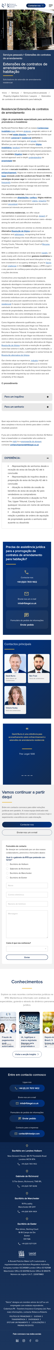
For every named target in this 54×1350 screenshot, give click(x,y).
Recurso (45, 244)
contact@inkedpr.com (29, 1133)
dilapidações (23, 197)
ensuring (42, 200)
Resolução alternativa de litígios (15, 355)
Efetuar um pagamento (17, 1322)
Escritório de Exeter (18, 877)
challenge (12, 265)
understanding (35, 157)
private (34, 141)
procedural (13, 204)
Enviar (27, 957)
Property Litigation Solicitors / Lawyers (20, 96)
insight (44, 252)
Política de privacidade (20, 1316)
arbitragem (19, 234)
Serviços (15, 92)
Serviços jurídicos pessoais (35, 92)
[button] (50, 5)
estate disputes (19, 134)
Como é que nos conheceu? (18, 943)
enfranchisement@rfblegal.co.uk (24, 444)
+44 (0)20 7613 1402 (27, 581)
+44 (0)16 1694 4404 (29, 1211)
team (13, 131)
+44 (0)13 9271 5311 (29, 1243)
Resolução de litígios (21, 231)
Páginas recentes (26, 1325)
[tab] (27, 397)
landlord (16, 147)
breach (42, 216)
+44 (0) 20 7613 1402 (29, 1088)
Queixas (37, 1316)
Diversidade (33, 1319)
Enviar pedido (27, 624)
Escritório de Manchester (21, 873)
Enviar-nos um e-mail (27, 832)
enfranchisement (9, 172)
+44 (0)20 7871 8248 (29, 1186)
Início (4, 92)
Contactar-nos (34, 5)
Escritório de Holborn (19, 864)
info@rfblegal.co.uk (27, 603)
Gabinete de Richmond (20, 868)
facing (48, 262)
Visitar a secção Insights (25, 1054)
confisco (33, 197)
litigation (18, 154)
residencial (26, 137)
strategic (27, 131)
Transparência (18, 1319)
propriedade (7, 160)
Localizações (38, 1322)
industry (34, 360)
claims (35, 200)
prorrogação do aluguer (31, 441)
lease (4, 175)
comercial (15, 137)
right (15, 441)
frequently (6, 182)
